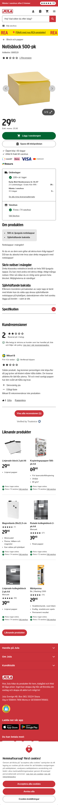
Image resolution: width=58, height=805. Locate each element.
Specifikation (10, 309)
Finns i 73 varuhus (16, 489)
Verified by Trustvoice (27, 421)
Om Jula (7, 656)
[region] (29, 773)
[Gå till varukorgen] (47, 11)
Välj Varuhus (14, 216)
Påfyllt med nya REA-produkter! (31, 32)
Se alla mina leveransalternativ (22, 197)
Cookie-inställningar (29, 799)
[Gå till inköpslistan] (40, 11)
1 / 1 (46, 112)
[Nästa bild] (52, 88)
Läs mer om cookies (34, 774)
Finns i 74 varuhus (16, 554)
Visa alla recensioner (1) (29, 413)
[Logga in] (33, 11)
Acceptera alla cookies (29, 784)
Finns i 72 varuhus (44, 554)
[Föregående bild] (6, 88)
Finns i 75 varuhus (44, 620)
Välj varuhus (11, 26)
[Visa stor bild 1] (29, 88)
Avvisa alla (29, 791)
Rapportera (20, 400)
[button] (6, 709)
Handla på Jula (10, 648)
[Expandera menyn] (54, 11)
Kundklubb (8, 665)
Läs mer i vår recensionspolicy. (36, 345)
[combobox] (29, 19)
